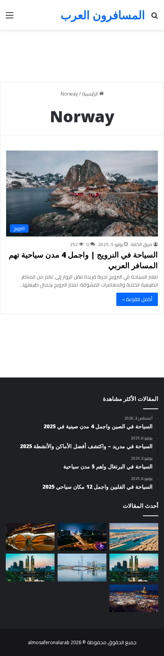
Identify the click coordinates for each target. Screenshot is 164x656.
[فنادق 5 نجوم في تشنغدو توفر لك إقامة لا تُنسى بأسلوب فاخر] (82, 537)
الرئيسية (90, 93)
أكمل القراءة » (137, 299)
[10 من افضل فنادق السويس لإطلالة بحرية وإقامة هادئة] (133, 537)
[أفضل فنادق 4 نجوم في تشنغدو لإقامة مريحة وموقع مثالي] (30, 537)
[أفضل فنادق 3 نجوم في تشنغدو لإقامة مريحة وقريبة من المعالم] (133, 567)
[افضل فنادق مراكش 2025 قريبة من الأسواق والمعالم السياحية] (133, 598)
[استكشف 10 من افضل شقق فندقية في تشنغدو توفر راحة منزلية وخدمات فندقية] (30, 567)
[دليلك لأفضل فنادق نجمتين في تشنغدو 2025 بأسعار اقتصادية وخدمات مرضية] (82, 567)
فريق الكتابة (141, 244)
